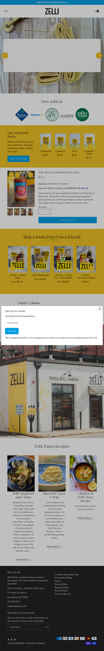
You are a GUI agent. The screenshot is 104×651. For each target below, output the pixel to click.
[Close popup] (100, 309)
